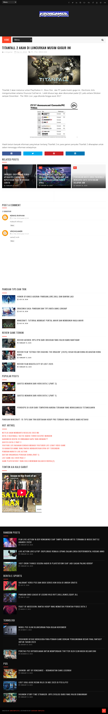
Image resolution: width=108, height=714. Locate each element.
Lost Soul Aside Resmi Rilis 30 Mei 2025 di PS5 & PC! (43, 682)
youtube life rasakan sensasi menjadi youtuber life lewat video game (33, 445)
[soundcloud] (105, 2)
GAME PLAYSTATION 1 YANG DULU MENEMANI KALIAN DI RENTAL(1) (28, 461)
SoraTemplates (14, 711)
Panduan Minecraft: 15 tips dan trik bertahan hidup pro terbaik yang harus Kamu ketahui (45, 419)
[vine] (93, 2)
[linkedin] (76, 2)
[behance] (89, 2)
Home (6, 39)
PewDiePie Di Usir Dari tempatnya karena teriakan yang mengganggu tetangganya (56, 407)
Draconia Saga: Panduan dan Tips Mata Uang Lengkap (42, 308)
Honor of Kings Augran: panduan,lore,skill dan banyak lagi (45, 296)
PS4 (36, 52)
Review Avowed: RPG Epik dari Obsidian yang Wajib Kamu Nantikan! (48, 339)
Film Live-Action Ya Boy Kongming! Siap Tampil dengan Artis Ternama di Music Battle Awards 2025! (59, 541)
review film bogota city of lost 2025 (35, 363)
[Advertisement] (54, 27)
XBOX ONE (43, 52)
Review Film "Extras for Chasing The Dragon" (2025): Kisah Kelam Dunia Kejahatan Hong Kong (59, 353)
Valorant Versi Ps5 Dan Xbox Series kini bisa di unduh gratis (48, 582)
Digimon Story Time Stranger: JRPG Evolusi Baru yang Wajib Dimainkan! (53, 694)
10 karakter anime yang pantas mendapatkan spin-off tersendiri (31, 448)
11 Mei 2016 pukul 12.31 (20, 218)
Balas (12, 225)
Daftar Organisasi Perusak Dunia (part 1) (20, 454)
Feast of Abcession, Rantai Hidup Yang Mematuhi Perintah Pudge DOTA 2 (53, 606)
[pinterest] (100, 2)
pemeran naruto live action (14, 451)
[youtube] (96, 2)
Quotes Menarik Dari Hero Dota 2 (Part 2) (37, 383)
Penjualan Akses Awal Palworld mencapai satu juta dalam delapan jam (89, 180)
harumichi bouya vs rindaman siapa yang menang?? (25, 439)
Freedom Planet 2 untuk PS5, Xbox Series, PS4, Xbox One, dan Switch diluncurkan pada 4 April (53, 178)
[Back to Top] (104, 711)
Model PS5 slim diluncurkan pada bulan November (42, 627)
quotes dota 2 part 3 (11, 442)
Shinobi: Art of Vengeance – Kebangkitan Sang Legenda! (45, 670)
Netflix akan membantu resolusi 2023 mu (20, 432)
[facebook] (69, 2)
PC (32, 52)
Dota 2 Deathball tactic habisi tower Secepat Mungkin (27, 435)
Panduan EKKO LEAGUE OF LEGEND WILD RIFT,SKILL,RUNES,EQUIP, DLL (48, 594)
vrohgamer (16, 231)
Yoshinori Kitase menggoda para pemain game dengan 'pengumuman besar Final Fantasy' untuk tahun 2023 (60, 640)
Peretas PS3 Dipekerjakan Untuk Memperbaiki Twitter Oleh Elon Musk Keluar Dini (57, 651)
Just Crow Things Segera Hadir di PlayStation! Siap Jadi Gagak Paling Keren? (56, 563)
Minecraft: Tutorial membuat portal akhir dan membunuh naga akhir (50, 320)
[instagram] (80, 2)
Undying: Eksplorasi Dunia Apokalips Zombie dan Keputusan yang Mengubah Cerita (16, 178)
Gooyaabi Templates (37, 711)
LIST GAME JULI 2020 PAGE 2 (13, 457)
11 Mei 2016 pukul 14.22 (20, 234)
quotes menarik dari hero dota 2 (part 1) (37, 395)
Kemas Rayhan (17, 215)
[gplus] (84, 2)
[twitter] (72, 2)
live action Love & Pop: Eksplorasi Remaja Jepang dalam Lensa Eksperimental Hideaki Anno (61, 551)
